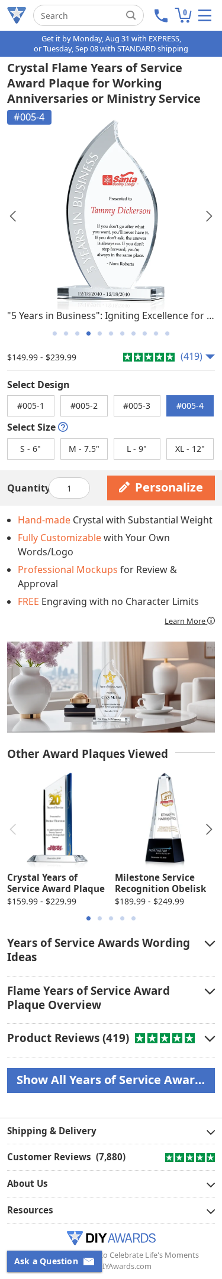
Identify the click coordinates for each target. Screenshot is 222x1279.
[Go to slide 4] (88, 333)
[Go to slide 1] (54, 333)
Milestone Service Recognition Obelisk (160, 883)
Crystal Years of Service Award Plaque (56, 883)
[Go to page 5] (133, 918)
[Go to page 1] (88, 918)
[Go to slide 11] (167, 333)
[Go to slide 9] (144, 333)
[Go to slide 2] (66, 333)
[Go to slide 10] (156, 333)
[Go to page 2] (99, 918)
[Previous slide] (12, 216)
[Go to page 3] (111, 918)
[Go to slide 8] (133, 333)
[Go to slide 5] (99, 333)
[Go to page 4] (122, 918)
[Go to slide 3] (77, 333)
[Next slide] (209, 216)
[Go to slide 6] (111, 333)
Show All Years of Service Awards (112, 1080)
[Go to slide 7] (122, 333)
